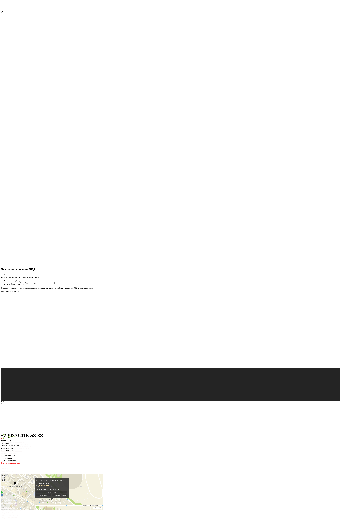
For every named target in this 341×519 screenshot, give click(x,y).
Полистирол (5, 486)
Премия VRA (5, 474)
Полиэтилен (5, 476)
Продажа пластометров (9, 515)
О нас (3, 479)
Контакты (4, 483)
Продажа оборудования (9, 505)
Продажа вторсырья (8, 503)
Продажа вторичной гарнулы (11, 510)
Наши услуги (5, 464)
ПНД (2, 466)
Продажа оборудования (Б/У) (11, 518)
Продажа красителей (8, 513)
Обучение (4, 469)
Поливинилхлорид (8, 471)
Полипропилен (6, 481)
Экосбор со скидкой (8, 508)
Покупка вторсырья (8, 500)
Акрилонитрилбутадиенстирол (12, 488)
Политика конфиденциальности (11, 451)
